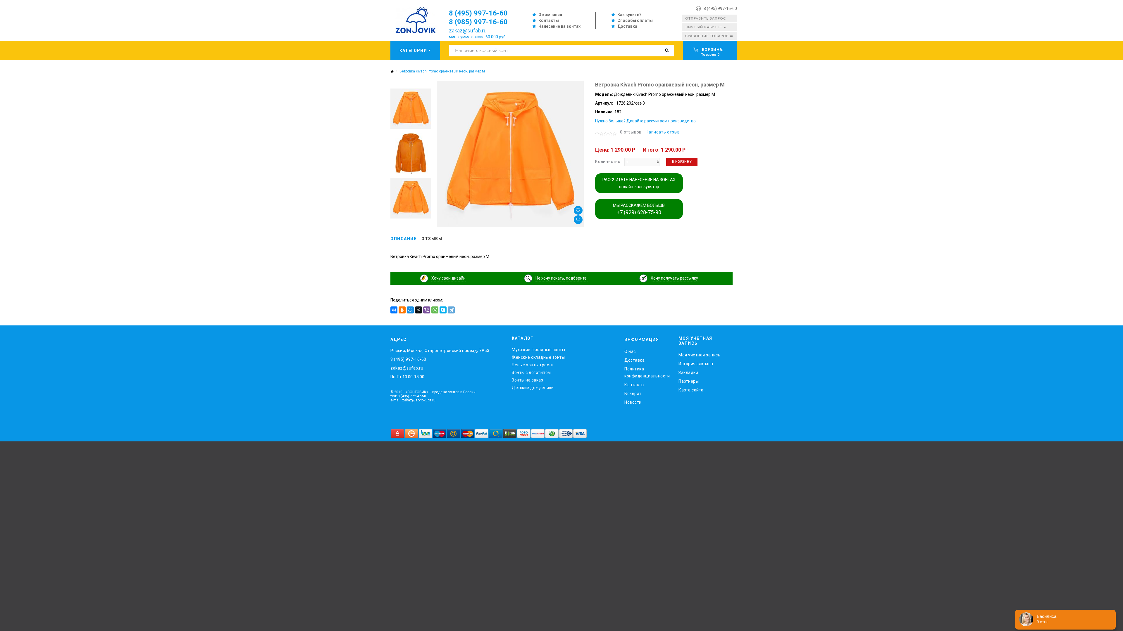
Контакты (548, 20)
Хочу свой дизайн (448, 278)
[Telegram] (451, 309)
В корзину (682, 161)
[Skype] (443, 309)
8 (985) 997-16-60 (478, 22)
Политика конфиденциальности (647, 372)
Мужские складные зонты (538, 349)
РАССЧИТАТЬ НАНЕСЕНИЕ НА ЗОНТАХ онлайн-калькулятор (639, 183)
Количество (608, 161)
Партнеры (688, 381)
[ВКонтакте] (393, 309)
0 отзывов (631, 132)
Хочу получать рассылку (674, 278)
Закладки (688, 372)
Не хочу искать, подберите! (561, 278)
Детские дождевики (533, 387)
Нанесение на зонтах (559, 26)
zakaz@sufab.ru (468, 30)
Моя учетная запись (699, 355)
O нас (630, 351)
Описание (403, 238)
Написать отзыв (663, 132)
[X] (418, 309)
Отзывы (431, 238)
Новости (633, 402)
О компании (550, 14)
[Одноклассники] (402, 309)
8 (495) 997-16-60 (720, 8)
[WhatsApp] (434, 309)
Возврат (633, 393)
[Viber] (426, 309)
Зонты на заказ (527, 380)
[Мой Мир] (410, 309)
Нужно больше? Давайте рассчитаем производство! (646, 121)
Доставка (627, 26)
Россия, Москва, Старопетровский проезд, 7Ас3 (439, 350)
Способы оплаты (635, 20)
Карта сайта (691, 390)
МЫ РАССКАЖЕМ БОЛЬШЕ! (639, 209)
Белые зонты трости (533, 365)
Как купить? (629, 14)
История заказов (695, 363)
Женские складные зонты (538, 357)
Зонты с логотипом (531, 372)
